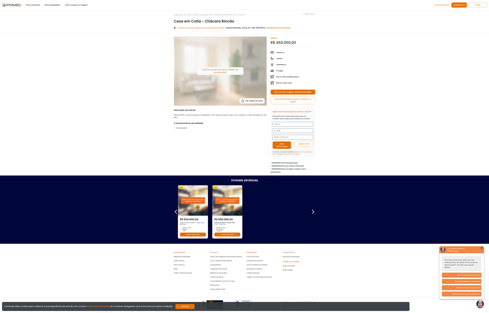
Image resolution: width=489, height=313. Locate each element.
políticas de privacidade (290, 154)
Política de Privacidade (183, 273)
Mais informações (281, 145)
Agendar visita (304, 144)
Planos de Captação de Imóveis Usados (226, 256)
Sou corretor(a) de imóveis (468, 275)
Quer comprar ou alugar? (76, 5)
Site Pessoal (214, 285)
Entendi (185, 306)
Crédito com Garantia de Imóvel (259, 277)
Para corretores (33, 5)
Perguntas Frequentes (182, 256)
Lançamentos (215, 265)
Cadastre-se (459, 5)
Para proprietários (52, 5)
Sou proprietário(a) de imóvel (467, 281)
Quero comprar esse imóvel (468, 287)
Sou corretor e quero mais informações (292, 92)
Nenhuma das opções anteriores (466, 294)
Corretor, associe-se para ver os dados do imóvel (200, 28)
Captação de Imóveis (218, 269)
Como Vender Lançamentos (221, 261)
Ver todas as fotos (254, 101)
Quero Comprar (289, 266)
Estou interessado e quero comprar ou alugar (293, 100)
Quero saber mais (193, 234)
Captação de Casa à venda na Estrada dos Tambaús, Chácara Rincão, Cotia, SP (209, 14)
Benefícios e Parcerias (218, 273)
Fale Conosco (179, 265)
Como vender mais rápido (256, 265)
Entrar (478, 5)
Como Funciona (252, 256)
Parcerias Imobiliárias (291, 256)
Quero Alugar (288, 270)
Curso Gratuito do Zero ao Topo (222, 281)
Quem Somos (179, 261)
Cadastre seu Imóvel (254, 261)
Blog (175, 269)
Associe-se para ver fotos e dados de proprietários (220, 71)
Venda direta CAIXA (217, 289)
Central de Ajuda (216, 277)
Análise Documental (254, 269)
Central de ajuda (441, 5)
